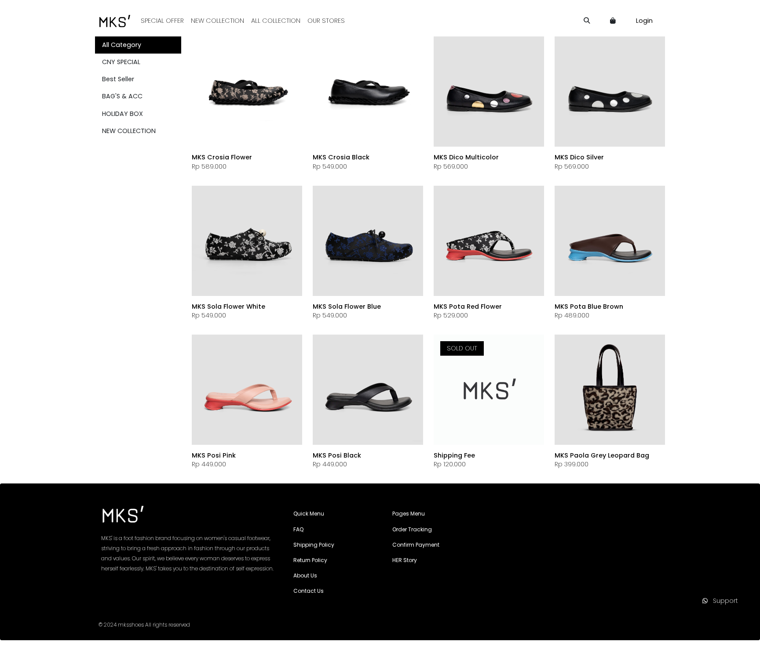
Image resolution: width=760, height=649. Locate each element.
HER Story (404, 560)
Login (644, 20)
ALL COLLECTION (275, 20)
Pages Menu (408, 513)
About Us (305, 575)
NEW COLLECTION (217, 20)
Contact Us (308, 591)
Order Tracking (412, 529)
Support (723, 600)
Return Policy (310, 560)
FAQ (298, 529)
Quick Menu (308, 513)
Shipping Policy (313, 544)
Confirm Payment (415, 544)
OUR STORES (326, 20)
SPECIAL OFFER (162, 20)
